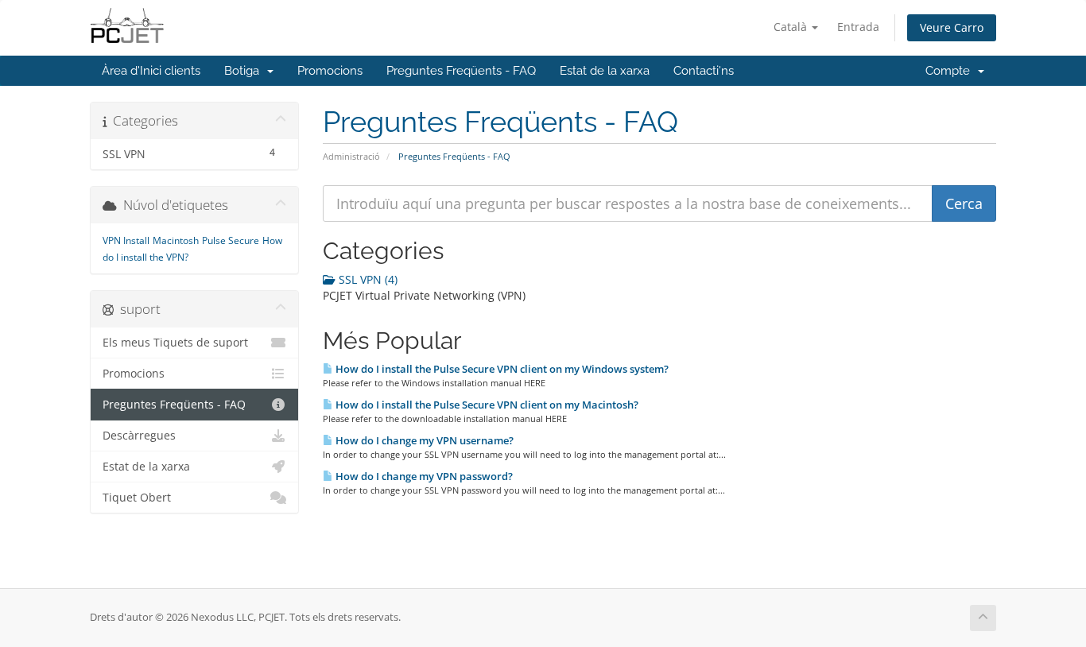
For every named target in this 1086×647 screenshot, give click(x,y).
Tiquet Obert (137, 497)
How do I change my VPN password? (423, 476)
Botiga (245, 71)
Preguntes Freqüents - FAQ (461, 71)
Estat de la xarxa (605, 71)
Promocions (330, 71)
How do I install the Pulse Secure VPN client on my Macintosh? (485, 404)
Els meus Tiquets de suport (175, 342)
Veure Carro (951, 27)
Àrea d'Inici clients (151, 71)
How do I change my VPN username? (423, 440)
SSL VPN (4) (366, 279)
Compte (950, 71)
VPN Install (126, 240)
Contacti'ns (703, 71)
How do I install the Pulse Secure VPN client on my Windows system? (501, 369)
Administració (351, 156)
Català (792, 26)
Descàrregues (139, 435)
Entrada (858, 26)
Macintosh (176, 240)
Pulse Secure (230, 240)
